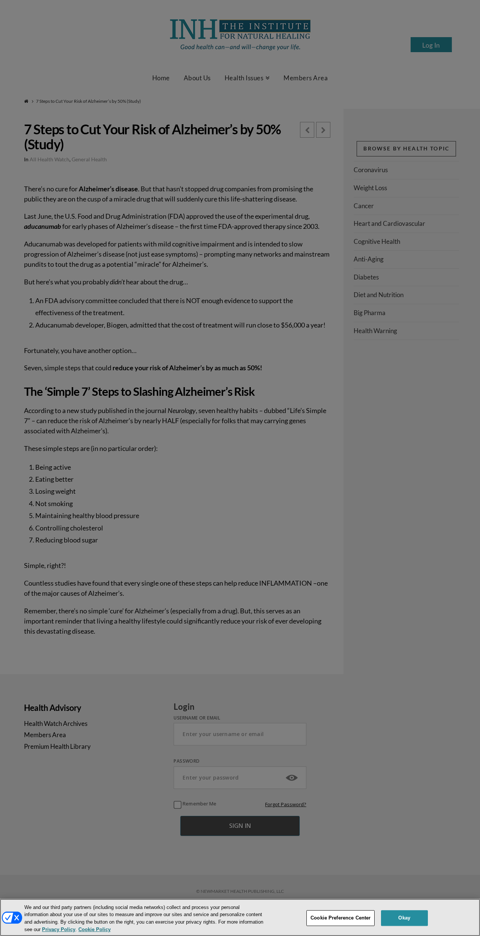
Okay (404, 918)
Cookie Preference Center (340, 918)
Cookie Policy (94, 930)
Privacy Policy (58, 930)
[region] (240, 917)
